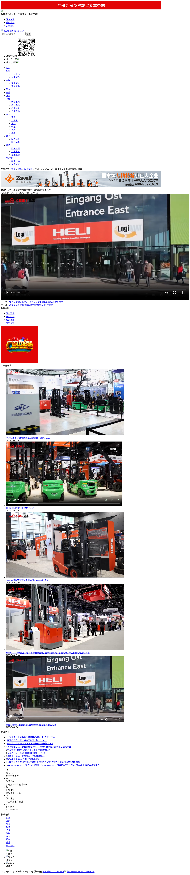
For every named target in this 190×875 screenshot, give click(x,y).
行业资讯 (15, 74)
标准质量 (15, 151)
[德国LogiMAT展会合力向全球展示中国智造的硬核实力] (65, 722)
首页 (8, 68)
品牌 (8, 80)
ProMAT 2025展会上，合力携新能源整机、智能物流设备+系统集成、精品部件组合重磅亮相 (48, 653)
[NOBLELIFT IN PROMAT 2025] (64, 506)
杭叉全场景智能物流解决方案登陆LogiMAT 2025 (28, 438)
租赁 (13, 117)
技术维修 (15, 155)
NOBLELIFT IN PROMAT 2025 (20, 508)
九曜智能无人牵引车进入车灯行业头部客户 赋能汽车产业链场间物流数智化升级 (43, 762)
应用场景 (15, 108)
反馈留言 (15, 164)
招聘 (13, 130)
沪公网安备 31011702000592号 (80, 871)
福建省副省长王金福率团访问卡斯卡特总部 (27, 740)
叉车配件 (15, 86)
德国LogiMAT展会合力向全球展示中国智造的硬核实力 (31, 725)
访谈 (8, 96)
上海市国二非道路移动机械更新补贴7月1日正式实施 (31, 737)
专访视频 (15, 111)
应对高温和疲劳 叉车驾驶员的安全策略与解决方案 (30, 744)
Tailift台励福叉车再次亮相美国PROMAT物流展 (27, 580)
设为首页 (10, 19)
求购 (13, 124)
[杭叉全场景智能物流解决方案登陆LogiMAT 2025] (65, 435)
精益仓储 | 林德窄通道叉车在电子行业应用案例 (28, 750)
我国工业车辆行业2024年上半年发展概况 (25, 756)
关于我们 (10, 26)
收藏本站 (10, 22)
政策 (8, 145)
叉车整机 (15, 83)
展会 (8, 136)
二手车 (14, 120)
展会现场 (15, 105)
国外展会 (15, 142)
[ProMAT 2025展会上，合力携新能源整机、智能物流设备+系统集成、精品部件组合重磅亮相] (65, 650)
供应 (13, 127)
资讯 (8, 71)
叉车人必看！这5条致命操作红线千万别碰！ (27, 753)
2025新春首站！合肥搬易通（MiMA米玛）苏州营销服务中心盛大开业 (39, 747)
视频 (8, 99)
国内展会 (15, 139)
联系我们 (10, 158)
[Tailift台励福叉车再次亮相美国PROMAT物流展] (65, 577)
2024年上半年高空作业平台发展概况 (23, 759)
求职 (13, 133)
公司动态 (15, 77)
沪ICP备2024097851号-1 (53, 871)
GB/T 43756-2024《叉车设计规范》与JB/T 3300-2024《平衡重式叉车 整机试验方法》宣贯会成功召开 (54, 765)
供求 (8, 114)
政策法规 (15, 148)
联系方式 (15, 161)
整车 (8, 89)
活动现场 (15, 102)
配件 (8, 92)
